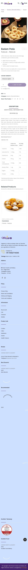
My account (4, 310)
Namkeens (3, 333)
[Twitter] (15, 99)
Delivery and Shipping (6, 296)
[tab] (14, 106)
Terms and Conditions (6, 298)
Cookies (3, 328)
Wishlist (3, 317)
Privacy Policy (4, 291)
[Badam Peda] (14, 30)
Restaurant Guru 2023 (11, 358)
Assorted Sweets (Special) (26, 49)
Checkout (3, 314)
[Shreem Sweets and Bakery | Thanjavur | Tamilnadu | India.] (8, 3)
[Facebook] (12, 99)
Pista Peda (23, 49)
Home (2, 9)
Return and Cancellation (7, 293)
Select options (2, 223)
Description (13, 106)
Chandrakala (5, 221)
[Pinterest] (17, 99)
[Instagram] (5, 278)
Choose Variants (6, 75)
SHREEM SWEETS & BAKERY (8, 353)
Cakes (2, 331)
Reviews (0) (14, 113)
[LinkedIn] (23, 99)
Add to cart (18, 85)
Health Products (5, 338)
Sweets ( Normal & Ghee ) (13, 9)
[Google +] (20, 99)
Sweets (3, 335)
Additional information (13, 110)
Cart (2, 312)
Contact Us (9, 251)
